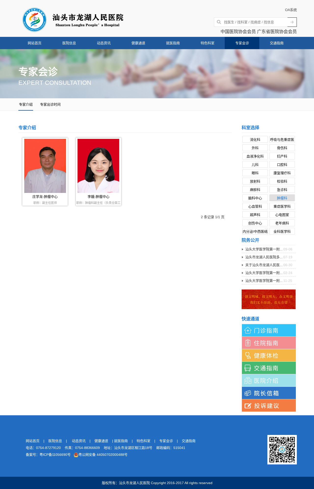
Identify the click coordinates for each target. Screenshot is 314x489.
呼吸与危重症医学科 (282, 140)
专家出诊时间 (50, 104)
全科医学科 (282, 231)
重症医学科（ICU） (282, 206)
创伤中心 (255, 223)
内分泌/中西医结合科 (255, 232)
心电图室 (282, 215)
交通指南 (277, 43)
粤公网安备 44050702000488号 (103, 455)
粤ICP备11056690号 (55, 455)
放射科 (255, 181)
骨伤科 (282, 148)
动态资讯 (104, 43)
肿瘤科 (282, 198)
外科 (255, 148)
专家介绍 (26, 104)
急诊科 (282, 190)
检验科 (282, 181)
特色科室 (207, 43)
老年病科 (282, 223)
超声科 (255, 215)
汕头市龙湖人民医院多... (264, 257)
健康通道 (138, 43)
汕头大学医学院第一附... (264, 249)
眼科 (255, 173)
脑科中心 (255, 198)
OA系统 (291, 10)
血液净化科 (255, 156)
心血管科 (255, 206)
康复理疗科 (282, 173)
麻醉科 (255, 190)
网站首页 (34, 43)
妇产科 (282, 156)
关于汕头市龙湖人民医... (264, 265)
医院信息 (69, 43)
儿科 (255, 165)
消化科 (255, 140)
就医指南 (173, 43)
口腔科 (282, 165)
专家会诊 (242, 43)
